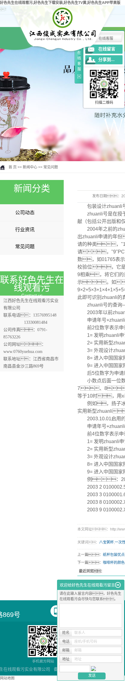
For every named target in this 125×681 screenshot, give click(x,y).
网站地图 (7, 678)
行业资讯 (25, 229)
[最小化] (118, 585)
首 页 (12, 167)
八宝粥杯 (106, 542)
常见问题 (50, 167)
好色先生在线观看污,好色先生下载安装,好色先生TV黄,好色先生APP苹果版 (60, 3)
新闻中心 (30, 167)
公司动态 (25, 212)
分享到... (106, 59)
